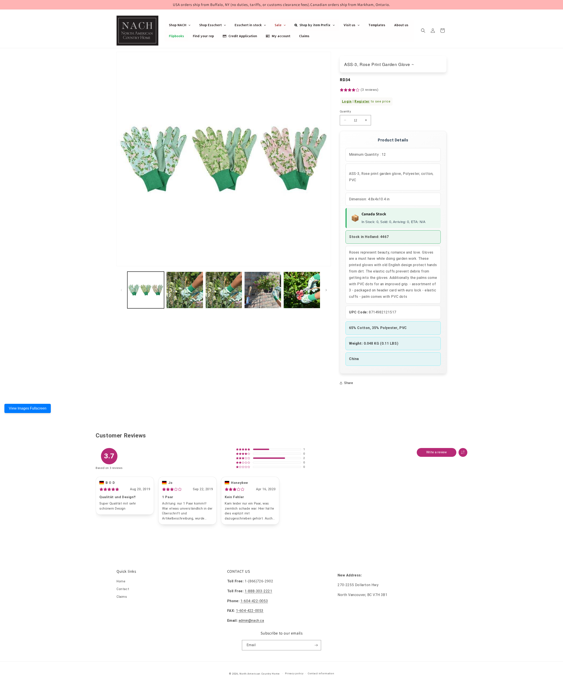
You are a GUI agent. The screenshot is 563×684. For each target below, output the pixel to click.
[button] (423, 30)
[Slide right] (326, 290)
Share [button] (348, 383)
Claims (122, 596)
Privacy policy (294, 673)
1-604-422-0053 (254, 601)
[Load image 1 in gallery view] (145, 290)
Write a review (436, 452)
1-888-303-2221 (258, 591)
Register (362, 101)
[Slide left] (121, 290)
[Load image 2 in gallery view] (184, 290)
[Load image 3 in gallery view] (223, 290)
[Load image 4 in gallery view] (262, 290)
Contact (123, 589)
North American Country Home (259, 673)
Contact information (321, 673)
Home (121, 581)
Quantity (345, 111)
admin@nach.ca (251, 620)
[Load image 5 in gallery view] (301, 290)
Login (347, 101)
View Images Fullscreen (27, 408)
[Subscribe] (316, 645)
